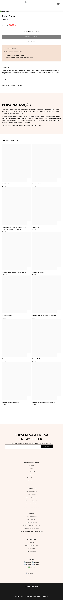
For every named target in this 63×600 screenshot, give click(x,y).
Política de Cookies (31, 519)
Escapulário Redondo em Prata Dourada (43, 402)
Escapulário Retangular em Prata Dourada (14, 272)
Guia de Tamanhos (31, 551)
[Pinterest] (27, 564)
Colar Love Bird (36, 184)
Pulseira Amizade (7, 315)
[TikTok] (35, 564)
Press (31, 474)
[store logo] (31, 3)
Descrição (5, 67)
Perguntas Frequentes (31, 491)
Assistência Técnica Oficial (31, 545)
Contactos (31, 542)
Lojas (31, 468)
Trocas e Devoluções (31, 497)
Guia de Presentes (31, 478)
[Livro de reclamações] (29, 573)
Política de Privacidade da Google (31, 525)
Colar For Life (36, 227)
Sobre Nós (31, 465)
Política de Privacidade (45, 451)
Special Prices (31, 481)
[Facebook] (35, 562)
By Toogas (45, 596)
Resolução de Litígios (31, 504)
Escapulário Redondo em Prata (11, 402)
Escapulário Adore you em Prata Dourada (44, 315)
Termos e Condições (31, 516)
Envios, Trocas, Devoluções (12, 85)
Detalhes (5, 79)
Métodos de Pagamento (31, 501)
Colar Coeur (5, 359)
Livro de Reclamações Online (31, 507)
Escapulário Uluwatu (38, 272)
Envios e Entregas (31, 494)
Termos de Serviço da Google (31, 528)
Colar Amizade (36, 359)
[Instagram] (27, 562)
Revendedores (31, 548)
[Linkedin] (31, 567)
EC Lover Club (31, 471)
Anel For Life (5, 184)
